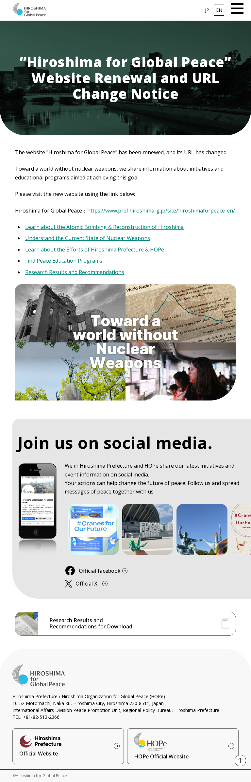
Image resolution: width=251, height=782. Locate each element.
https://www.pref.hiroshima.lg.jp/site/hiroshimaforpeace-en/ (161, 210)
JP (207, 10)
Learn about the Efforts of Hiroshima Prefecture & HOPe (94, 249)
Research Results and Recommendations (74, 272)
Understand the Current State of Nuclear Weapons (87, 238)
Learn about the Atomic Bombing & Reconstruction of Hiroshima (104, 227)
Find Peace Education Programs (63, 260)
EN (219, 10)
